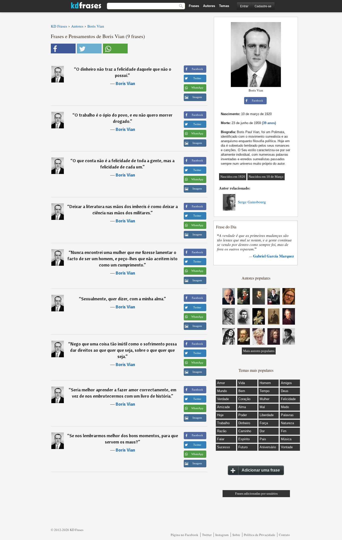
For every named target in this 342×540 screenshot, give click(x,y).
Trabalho (223, 423)
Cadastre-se (263, 6)
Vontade (287, 447)
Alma (242, 407)
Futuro (243, 447)
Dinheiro (244, 423)
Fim (283, 431)
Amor (221, 383)
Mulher (264, 399)
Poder (242, 415)
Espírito (244, 439)
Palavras (287, 415)
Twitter (207, 534)
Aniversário (268, 447)
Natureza (287, 423)
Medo (285, 407)
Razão (221, 431)
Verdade (223, 399)
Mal (262, 407)
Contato (284, 534)
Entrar (244, 6)
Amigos (286, 383)
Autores (209, 6)
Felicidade (288, 399)
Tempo (264, 391)
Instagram (222, 534)
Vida (241, 383)
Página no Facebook (184, 534)
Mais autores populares (258, 351)
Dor (262, 431)
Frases (194, 6)
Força (264, 423)
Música (286, 439)
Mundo (222, 391)
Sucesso (223, 447)
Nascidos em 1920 (232, 176)
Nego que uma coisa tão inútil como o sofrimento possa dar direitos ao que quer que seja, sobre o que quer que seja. (123, 350)
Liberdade (267, 415)
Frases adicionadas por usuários (256, 493)
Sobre (236, 534)
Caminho (244, 431)
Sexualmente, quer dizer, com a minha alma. (122, 299)
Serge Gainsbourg (252, 201)
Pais (263, 439)
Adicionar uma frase (261, 470)
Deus (284, 391)
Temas (224, 6)
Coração (244, 399)
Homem (265, 383)
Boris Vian (125, 83)
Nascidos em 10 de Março (266, 176)
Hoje (220, 415)
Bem (241, 391)
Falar (220, 439)
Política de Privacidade (259, 534)
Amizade (223, 407)
